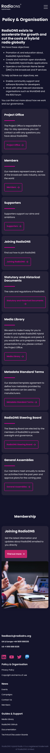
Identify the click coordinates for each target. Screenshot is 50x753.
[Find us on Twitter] (19, 657)
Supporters (12, 226)
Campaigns (7, 694)
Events (5, 689)
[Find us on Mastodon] (27, 657)
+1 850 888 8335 (12, 646)
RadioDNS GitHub (9, 724)
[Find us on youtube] (11, 657)
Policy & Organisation (15, 664)
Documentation (9, 729)
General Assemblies (17, 486)
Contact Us (7, 699)
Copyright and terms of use (14, 675)
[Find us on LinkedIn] (4, 657)
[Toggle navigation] (45, 7)
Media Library (14, 356)
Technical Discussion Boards (15, 734)
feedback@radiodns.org (16, 636)
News (5, 683)
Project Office (14, 145)
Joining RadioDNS (16, 261)
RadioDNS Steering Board (20, 444)
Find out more (14, 553)
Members (12, 187)
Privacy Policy (8, 669)
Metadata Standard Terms (20, 402)
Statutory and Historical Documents (25, 300)
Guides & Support (12, 713)
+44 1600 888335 (21, 641)
